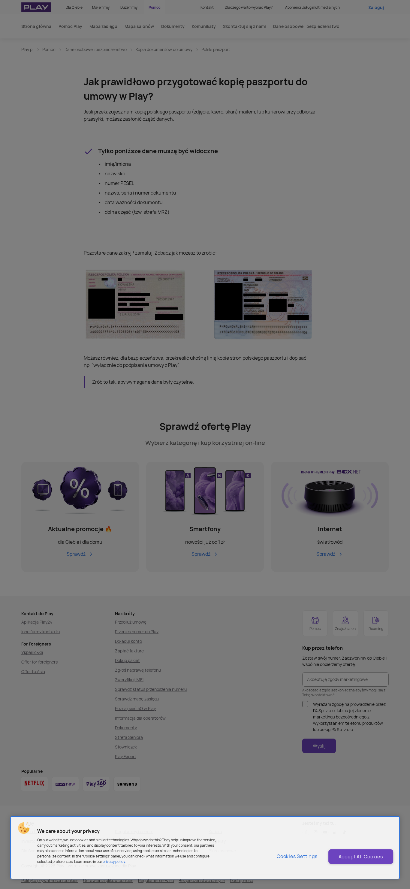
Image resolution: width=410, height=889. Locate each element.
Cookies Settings (297, 856)
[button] (24, 828)
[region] (205, 847)
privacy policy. (114, 861)
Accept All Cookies (361, 856)
